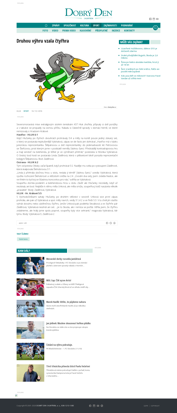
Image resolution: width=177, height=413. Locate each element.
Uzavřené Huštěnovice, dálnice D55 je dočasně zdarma (139, 49)
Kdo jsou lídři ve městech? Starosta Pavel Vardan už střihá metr (140, 77)
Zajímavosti (110, 25)
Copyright (155, 406)
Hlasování (85, 30)
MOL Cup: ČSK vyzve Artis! (58, 280)
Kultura (84, 25)
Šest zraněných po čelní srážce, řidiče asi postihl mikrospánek (140, 70)
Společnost (70, 25)
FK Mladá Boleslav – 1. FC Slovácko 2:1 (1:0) (64, 348)
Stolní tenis (23, 239)
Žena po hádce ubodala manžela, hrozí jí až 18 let (140, 63)
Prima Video (69, 30)
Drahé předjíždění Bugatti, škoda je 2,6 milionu (139, 56)
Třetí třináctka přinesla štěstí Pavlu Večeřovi (68, 366)
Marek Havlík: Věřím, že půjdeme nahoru (66, 302)
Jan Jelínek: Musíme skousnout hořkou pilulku (68, 323)
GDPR (146, 406)
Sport (96, 25)
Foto (45, 30)
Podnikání (127, 25)
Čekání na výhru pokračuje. (59, 344)
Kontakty (129, 30)
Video (55, 30)
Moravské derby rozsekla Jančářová (63, 258)
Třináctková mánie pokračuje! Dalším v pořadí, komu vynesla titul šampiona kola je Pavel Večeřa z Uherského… (68, 373)
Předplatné (101, 30)
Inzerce (116, 30)
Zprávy (55, 25)
